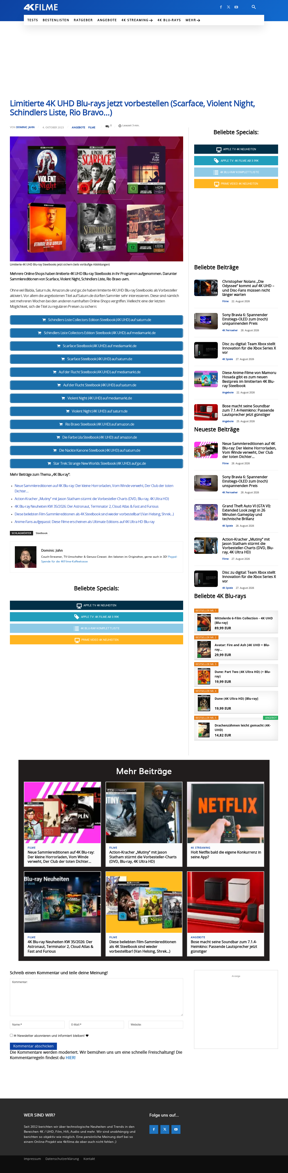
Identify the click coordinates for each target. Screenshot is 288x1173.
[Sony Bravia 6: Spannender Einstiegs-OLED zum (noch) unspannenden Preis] (206, 321)
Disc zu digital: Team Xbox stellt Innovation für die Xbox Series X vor (249, 348)
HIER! (71, 1058)
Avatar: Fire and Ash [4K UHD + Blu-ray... (242, 647)
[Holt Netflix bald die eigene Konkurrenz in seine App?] (225, 812)
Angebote (78, 127)
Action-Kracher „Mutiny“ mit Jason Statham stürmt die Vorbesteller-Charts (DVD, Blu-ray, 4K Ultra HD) (92, 499)
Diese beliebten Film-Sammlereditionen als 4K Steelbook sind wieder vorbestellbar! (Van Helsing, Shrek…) (94, 514)
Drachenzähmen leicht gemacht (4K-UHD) (243, 727)
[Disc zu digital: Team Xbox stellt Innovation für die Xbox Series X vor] (206, 350)
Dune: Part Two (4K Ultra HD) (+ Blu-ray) (243, 674)
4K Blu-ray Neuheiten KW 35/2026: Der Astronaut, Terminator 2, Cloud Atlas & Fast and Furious (86, 506)
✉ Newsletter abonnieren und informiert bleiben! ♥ (51, 1035)
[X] (228, 7)
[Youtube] (236, 7)
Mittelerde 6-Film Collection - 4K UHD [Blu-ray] (244, 620)
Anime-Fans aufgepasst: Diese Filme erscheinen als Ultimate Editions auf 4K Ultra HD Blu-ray (84, 522)
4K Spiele (227, 359)
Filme (91, 127)
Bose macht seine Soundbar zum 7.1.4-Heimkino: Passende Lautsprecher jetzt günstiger (248, 410)
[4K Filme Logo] (47, 7)
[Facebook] (221, 7)
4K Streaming (200, 848)
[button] (254, 7)
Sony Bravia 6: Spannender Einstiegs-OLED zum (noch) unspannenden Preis (245, 319)
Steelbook (41, 533)
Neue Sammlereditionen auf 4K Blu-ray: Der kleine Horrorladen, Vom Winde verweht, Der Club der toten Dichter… (61, 857)
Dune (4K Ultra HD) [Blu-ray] (236, 698)
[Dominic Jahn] (25, 557)
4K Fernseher (230, 330)
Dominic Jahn (25, 127)
